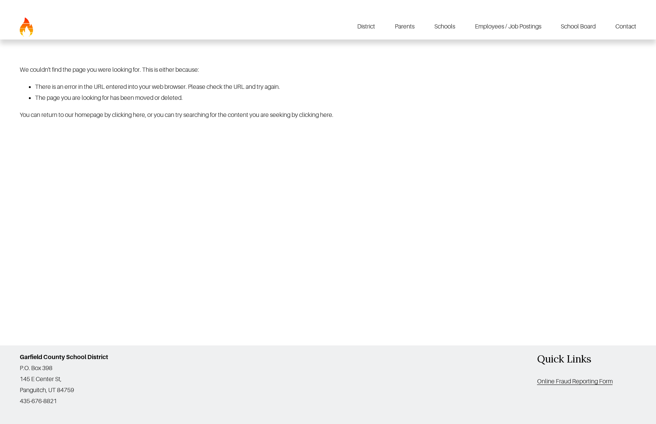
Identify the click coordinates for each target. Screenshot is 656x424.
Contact (625, 26)
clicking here (128, 115)
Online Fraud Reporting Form (575, 381)
